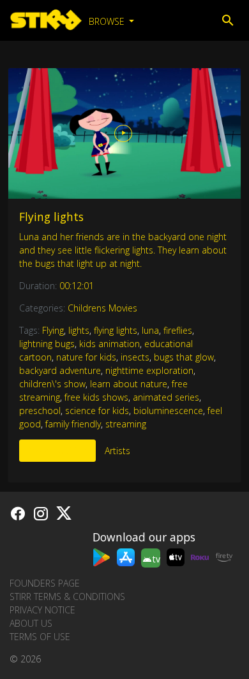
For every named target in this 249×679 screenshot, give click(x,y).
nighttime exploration (149, 370)
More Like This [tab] (57, 451)
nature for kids (86, 357)
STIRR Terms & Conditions (67, 596)
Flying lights (51, 216)
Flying (53, 330)
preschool (40, 410)
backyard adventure (60, 370)
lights (78, 330)
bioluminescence (168, 410)
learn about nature (128, 384)
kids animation (109, 344)
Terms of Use (40, 637)
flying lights (115, 330)
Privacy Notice (42, 610)
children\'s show (52, 384)
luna (150, 330)
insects (135, 357)
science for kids (97, 410)
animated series (166, 397)
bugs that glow (184, 357)
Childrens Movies (102, 308)
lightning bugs (47, 344)
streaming (125, 424)
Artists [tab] (117, 451)
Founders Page (45, 583)
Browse (108, 21)
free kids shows (96, 397)
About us (31, 623)
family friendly (73, 424)
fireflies (177, 330)
